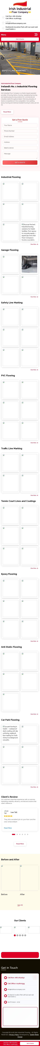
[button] (36, 35)
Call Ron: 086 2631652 (13, 16)
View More (33, 244)
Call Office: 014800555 (13, 18)
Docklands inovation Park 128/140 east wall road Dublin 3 (22, 28)
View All (20, 905)
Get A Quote (30, 1043)
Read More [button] (8, 828)
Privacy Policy (14, 1035)
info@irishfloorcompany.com (16, 23)
